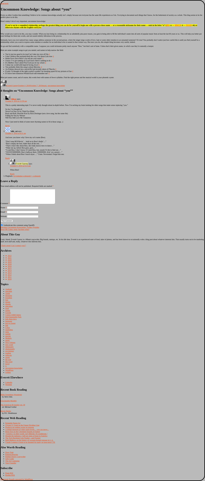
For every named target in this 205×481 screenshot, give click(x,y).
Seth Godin (9, 459)
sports (7, 357)
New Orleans (10, 343)
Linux (7, 328)
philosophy (9, 347)
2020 (10, 260)
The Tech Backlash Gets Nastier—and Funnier (22, 438)
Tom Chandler (10, 463)
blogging (8, 296)
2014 (10, 271)
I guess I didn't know (13, 315)
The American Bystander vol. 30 (13, 405)
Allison (13, 99)
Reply (7, 126)
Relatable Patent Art (12, 423)
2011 (10, 277)
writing (8, 372)
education (9, 306)
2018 (10, 264)
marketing (9, 330)
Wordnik (8, 385)
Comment (5, 203)
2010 (10, 279)
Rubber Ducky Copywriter (15, 457)
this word (8, 362)
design (7, 302)
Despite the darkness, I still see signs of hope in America (26, 436)
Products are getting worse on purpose (19, 427)
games (7, 311)
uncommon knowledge (56, 86)
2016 (10, 266)
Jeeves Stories (6, 411)
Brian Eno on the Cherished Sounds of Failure (22, 432)
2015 (10, 268)
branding (8, 298)
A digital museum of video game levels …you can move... (27, 430)
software (8, 355)
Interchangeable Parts (13, 317)
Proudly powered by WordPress (21, 479)
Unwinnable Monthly (9, 401)
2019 (10, 262)
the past (8, 360)
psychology (9, 351)
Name (4, 208)
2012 (10, 275)
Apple (7, 293)
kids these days (11, 319)
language (8, 321)
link (6, 325)
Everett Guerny (12, 86)
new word (9, 345)
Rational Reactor (11, 455)
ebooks (8, 304)
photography (10, 349)
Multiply (8, 338)
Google (8, 313)
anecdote (8, 291)
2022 (10, 256)
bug (6, 300)
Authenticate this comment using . (19, 225)
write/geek (4, 3)
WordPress (9, 370)
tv (6, 366)
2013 (10, 273)
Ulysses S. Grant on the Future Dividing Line (22, 425)
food (7, 308)
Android (8, 289)
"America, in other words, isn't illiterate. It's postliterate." (26, 434)
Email (3, 212)
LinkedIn (8, 382)
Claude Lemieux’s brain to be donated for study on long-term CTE (30, 442)
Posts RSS (9, 473)
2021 (10, 258)
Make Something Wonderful (11, 395)
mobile (7, 334)
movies (8, 336)
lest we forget (10, 323)
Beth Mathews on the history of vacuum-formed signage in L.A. (29, 440)
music (44, 86)
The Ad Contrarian (12, 461)
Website (4, 216)
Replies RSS (10, 475)
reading (8, 353)
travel (7, 364)
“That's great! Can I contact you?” (13, 246)
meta (7, 332)
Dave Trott (9, 452)
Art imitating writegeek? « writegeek (27, 176)
